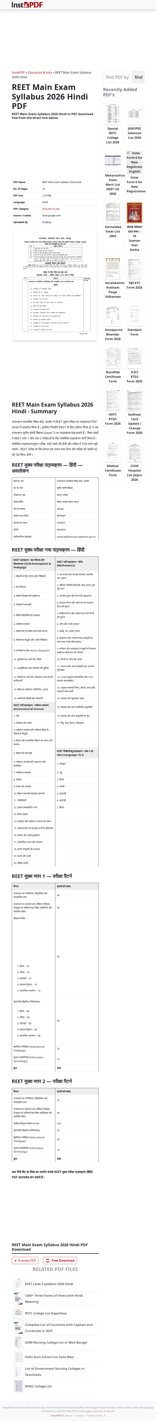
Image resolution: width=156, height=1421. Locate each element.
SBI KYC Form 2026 (134, 285)
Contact (79, 1415)
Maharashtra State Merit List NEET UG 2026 (114, 184)
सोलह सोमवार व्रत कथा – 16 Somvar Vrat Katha (134, 238)
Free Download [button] (60, 1260)
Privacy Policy (95, 1415)
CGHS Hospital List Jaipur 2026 (134, 473)
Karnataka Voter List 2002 (113, 231)
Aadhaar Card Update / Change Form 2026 (134, 423)
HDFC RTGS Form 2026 (113, 419)
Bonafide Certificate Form (113, 376)
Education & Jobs (40, 72)
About (68, 1415)
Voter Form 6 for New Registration (135, 184)
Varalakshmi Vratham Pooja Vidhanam (114, 290)
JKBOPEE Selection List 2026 (135, 133)
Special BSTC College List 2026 (112, 135)
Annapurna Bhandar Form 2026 (114, 334)
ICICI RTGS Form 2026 (134, 376)
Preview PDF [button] (24, 1260)
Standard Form (134, 332)
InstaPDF (18, 72)
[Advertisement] (78, 40)
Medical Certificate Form (113, 470)
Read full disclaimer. (104, 1411)
